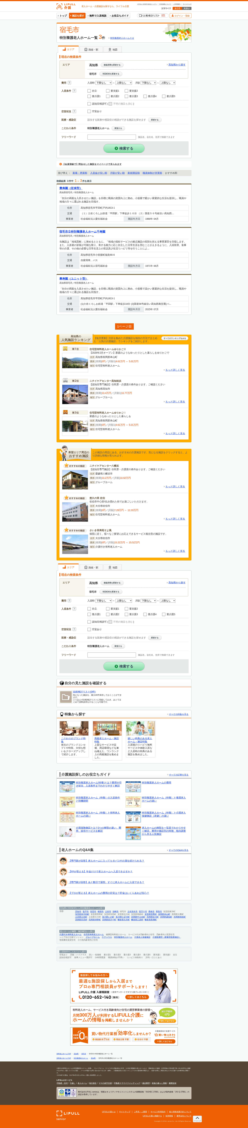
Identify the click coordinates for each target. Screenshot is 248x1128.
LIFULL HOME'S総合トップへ (147, 4)
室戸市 (86, 911)
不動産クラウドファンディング (127, 1083)
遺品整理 (146, 1083)
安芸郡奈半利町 (82, 914)
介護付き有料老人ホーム (70, 934)
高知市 (78, 911)
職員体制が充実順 (152, 173)
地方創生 (93, 1083)
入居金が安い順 (98, 173)
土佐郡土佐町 (81, 917)
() (120, 104)
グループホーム (93, 937)
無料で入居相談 (97, 15)
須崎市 (116, 911)
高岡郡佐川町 (153, 917)
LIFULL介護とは (109, 1112)
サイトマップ (187, 4)
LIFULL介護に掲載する (152, 1116)
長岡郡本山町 (164, 914)
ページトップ (197, 1121)
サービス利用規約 (158, 1112)
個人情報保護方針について (180, 1112)
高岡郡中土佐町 (138, 917)
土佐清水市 (132, 911)
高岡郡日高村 (81, 920)
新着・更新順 (80, 173)
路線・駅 (93, 49)
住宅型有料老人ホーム (94, 934)
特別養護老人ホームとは (122, 38)
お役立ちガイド (120, 15)
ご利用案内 (176, 4)
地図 (114, 49)
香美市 (159, 911)
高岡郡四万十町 (109, 920)
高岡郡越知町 (166, 917)
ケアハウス (107, 937)
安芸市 (93, 911)
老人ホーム (82, 1083)
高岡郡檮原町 (180, 917)
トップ (63, 15)
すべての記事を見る (178, 775)
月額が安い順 (117, 173)
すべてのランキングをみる (175, 338)
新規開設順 (134, 173)
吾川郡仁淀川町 (123, 917)
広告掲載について (165, 4)
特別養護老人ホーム (123, 937)
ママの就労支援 (105, 1083)
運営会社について (184, 1116)
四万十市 (143, 911)
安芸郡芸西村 (151, 914)
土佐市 (108, 911)
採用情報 (169, 1116)
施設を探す (78, 15)
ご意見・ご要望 (140, 1112)
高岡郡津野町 (95, 920)
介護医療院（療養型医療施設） (167, 937)
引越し (72, 1083)
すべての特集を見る (178, 714)
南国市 (101, 911)
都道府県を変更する (112, 65)
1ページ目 (124, 326)
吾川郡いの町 (108, 917)
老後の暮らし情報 (159, 1083)
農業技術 (172, 1083)
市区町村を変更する (110, 74)
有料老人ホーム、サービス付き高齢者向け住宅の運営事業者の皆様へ (123, 1015)
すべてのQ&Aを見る (178, 850)
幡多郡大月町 (124, 920)
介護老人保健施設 (142, 937)
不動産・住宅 (62, 1083)
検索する (126, 148)
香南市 (151, 911)
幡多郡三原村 (137, 920)
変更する (155, 120)
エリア (70, 49)
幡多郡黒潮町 (151, 920)
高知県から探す (177, 64)
